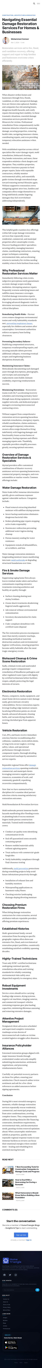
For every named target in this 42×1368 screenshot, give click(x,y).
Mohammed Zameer (20, 39)
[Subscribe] (37, 1289)
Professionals (6, 1328)
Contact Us (6, 1299)
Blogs (4, 1323)
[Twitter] (10, 1275)
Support (26, 1362)
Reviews (5, 1320)
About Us (5, 1302)
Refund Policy (6, 1310)
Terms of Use (6, 1304)
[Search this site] (34, 3)
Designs (5, 1317)
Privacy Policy (7, 1307)
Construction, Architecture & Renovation (18, 15)
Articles (5, 1326)
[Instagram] (15, 1275)
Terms (20, 1362)
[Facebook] (4, 1275)
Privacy (16, 1362)
